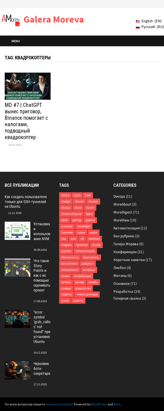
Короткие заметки (129, 259)
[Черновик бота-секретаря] (17, 364)
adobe (65, 195)
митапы (66, 282)
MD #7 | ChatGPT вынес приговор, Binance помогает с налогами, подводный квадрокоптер (26, 121)
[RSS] (157, 3)
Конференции (125, 251)
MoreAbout (122, 204)
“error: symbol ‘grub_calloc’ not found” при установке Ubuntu (42, 327)
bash (88, 195)
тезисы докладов (87, 294)
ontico (93, 232)
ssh (82, 239)
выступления (69, 263)
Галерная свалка (127, 298)
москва (79, 282)
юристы (78, 300)
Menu (16, 41)
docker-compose (71, 214)
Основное (121, 283)
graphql (90, 220)
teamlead (94, 239)
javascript (67, 226)
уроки (65, 300)
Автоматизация (126, 228)
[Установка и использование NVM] (17, 224)
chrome (79, 201)
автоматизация (85, 251)
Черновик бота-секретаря (42, 368)
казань (65, 276)
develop (93, 201)
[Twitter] (141, 3)
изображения (69, 270)
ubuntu (96, 245)
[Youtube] (136, 3)
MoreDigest (122, 212)
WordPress (99, 404)
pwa (73, 239)
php (63, 239)
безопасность (70, 257)
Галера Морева (125, 243)
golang (77, 220)
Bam (117, 404)
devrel (78, 207)
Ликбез (119, 267)
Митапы (120, 275)
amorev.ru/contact (59, 404)
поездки (66, 288)
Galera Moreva (53, 19)
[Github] (152, 3)
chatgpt (65, 201)
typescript (82, 245)
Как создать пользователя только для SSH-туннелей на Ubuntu (26, 201)
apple (77, 195)
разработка (83, 288)
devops (65, 207)
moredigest (83, 226)
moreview (67, 232)
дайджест (88, 263)
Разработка (123, 291)
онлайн (93, 282)
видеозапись (91, 257)
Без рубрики (123, 235)
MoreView (121, 220)
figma (89, 214)
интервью (89, 270)
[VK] (146, 3)
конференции (82, 276)
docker (90, 207)
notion (81, 232)
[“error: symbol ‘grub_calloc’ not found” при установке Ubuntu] (17, 312)
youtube (66, 251)
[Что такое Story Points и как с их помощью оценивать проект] (17, 261)
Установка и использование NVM (42, 231)
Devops (119, 196)
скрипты (66, 294)
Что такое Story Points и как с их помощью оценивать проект (42, 275)
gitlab (64, 220)
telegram (66, 245)
